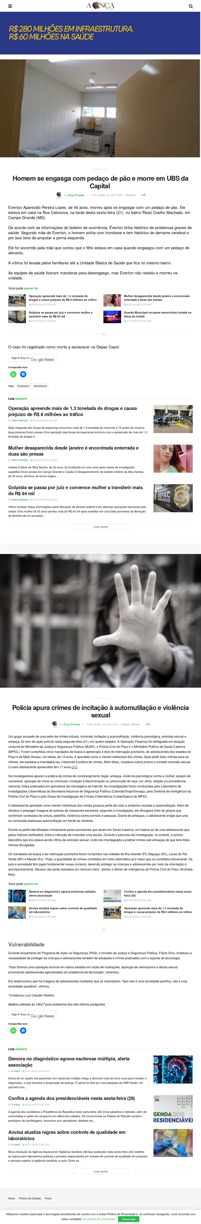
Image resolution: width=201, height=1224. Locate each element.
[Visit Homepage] (100, 6)
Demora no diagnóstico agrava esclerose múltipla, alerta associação (62, 893)
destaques (40, 385)
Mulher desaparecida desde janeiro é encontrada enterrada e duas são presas (157, 298)
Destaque (23, 385)
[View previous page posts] (97, 333)
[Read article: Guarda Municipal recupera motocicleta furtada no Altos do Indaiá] (112, 317)
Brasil (126, 724)
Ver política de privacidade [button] (98, 1219)
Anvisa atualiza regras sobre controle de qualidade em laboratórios (63, 910)
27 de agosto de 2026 (43, 320)
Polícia (131, 195)
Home (11, 1198)
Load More (100, 526)
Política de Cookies (30, 1198)
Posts (48, 1198)
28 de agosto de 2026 (43, 304)
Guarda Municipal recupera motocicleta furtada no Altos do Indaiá (158, 314)
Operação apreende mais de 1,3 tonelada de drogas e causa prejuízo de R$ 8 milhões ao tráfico (63, 298)
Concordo (128, 1219)
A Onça (16, 1071)
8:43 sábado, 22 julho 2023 (106, 195)
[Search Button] (191, 6)
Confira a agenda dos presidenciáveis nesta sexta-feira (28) (158, 893)
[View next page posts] (104, 333)
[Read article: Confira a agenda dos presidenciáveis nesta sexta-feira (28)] (112, 896)
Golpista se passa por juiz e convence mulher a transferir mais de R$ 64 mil (60, 314)
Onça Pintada (76, 195)
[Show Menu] (10, 6)
